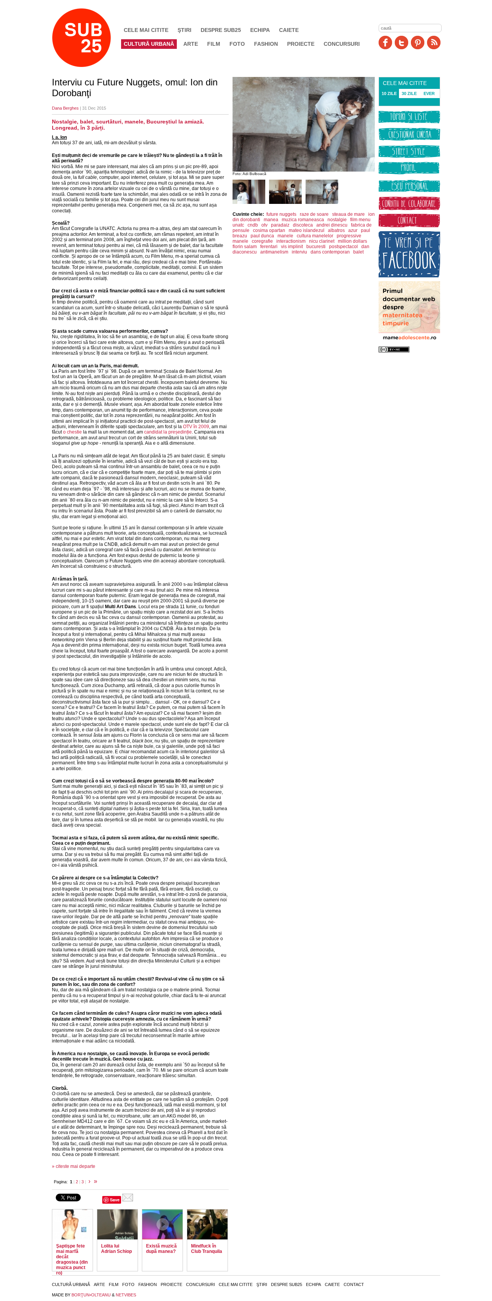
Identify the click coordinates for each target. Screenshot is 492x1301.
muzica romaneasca (303, 219)
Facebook (385, 42)
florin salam (245, 246)
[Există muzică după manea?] (162, 1224)
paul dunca (262, 236)
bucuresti (316, 246)
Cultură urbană (149, 44)
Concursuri (342, 44)
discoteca (303, 225)
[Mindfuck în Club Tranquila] (207, 1224)
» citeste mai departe (73, 1166)
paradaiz (280, 225)
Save (115, 1200)
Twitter (401, 42)
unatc (238, 225)
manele (285, 236)
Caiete (289, 30)
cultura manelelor (315, 236)
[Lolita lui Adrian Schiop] (117, 1224)
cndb (253, 225)
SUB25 (90, 37)
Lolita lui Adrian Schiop (116, 1248)
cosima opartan (269, 230)
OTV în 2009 (196, 426)
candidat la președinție (168, 432)
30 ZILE (409, 93)
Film (213, 44)
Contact (354, 1284)
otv (264, 225)
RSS (433, 42)
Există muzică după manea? (161, 1248)
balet (358, 252)
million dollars (352, 241)
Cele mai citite (146, 30)
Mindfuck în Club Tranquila (206, 1248)
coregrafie (262, 241)
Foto (237, 44)
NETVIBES (126, 1295)
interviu (299, 252)
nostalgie (337, 219)
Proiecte (300, 44)
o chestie (72, 432)
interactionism (291, 241)
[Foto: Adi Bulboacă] (249, 202)
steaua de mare (348, 214)
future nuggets (281, 214)
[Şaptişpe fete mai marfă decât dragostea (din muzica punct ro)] (72, 1224)
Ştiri (184, 30)
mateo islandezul (306, 230)
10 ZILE (389, 93)
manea (271, 219)
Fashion (266, 44)
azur (352, 230)
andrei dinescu (331, 225)
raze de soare (314, 214)
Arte (190, 44)
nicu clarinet (321, 241)
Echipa (260, 30)
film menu (360, 219)
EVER (429, 93)
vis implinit (292, 246)
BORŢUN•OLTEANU (91, 1295)
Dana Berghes (65, 108)
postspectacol (343, 246)
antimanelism (274, 252)
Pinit (417, 42)
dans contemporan (330, 252)
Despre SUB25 (221, 30)
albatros (336, 230)
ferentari (269, 246)
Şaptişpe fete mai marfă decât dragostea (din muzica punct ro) (72, 1259)
